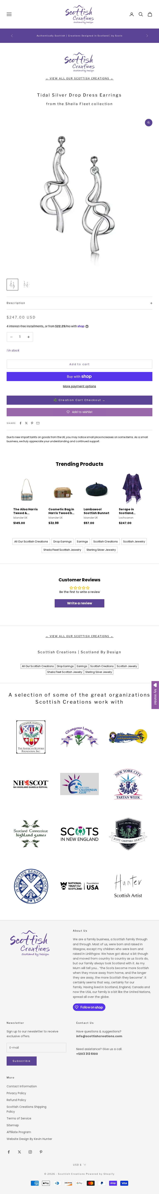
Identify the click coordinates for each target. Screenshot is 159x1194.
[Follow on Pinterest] (41, 1152)
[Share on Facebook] (20, 423)
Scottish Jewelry (134, 541)
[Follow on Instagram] (30, 1152)
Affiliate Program (19, 1132)
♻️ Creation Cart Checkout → (79, 400)
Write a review (79, 603)
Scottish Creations (105, 541)
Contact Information (22, 1086)
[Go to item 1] (12, 284)
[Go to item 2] (25, 284)
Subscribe (22, 1061)
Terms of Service (19, 1118)
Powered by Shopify (100, 1173)
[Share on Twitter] (26, 423)
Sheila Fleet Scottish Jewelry (62, 550)
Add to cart (79, 364)
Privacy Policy (16, 1093)
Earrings (82, 541)
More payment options (79, 386)
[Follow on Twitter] (19, 1152)
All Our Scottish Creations (31, 541)
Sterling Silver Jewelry (101, 550)
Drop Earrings (62, 541)
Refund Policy (16, 1100)
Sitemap (13, 1125)
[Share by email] (38, 423)
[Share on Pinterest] (32, 423)
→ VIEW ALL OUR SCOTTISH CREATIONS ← (79, 78)
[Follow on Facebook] (9, 1152)
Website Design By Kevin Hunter (29, 1139)
